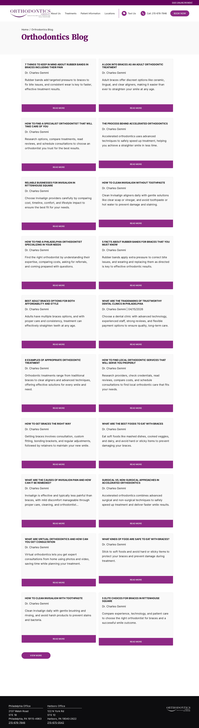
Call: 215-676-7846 (157, 13)
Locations (110, 13)
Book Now (180, 13)
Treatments (70, 13)
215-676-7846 (17, 722)
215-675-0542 (55, 722)
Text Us (132, 13)
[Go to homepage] (19, 13)
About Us (56, 13)
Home (25, 29)
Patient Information (90, 13)
